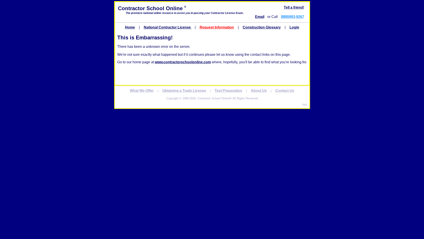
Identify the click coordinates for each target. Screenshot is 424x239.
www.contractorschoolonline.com (183, 62)
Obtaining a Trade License (184, 91)
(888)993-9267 (292, 17)
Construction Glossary (262, 27)
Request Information (217, 27)
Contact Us (284, 91)
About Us (259, 91)
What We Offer (142, 91)
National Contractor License (168, 27)
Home (130, 27)
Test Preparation (228, 91)
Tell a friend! (294, 7)
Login (294, 27)
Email (259, 17)
